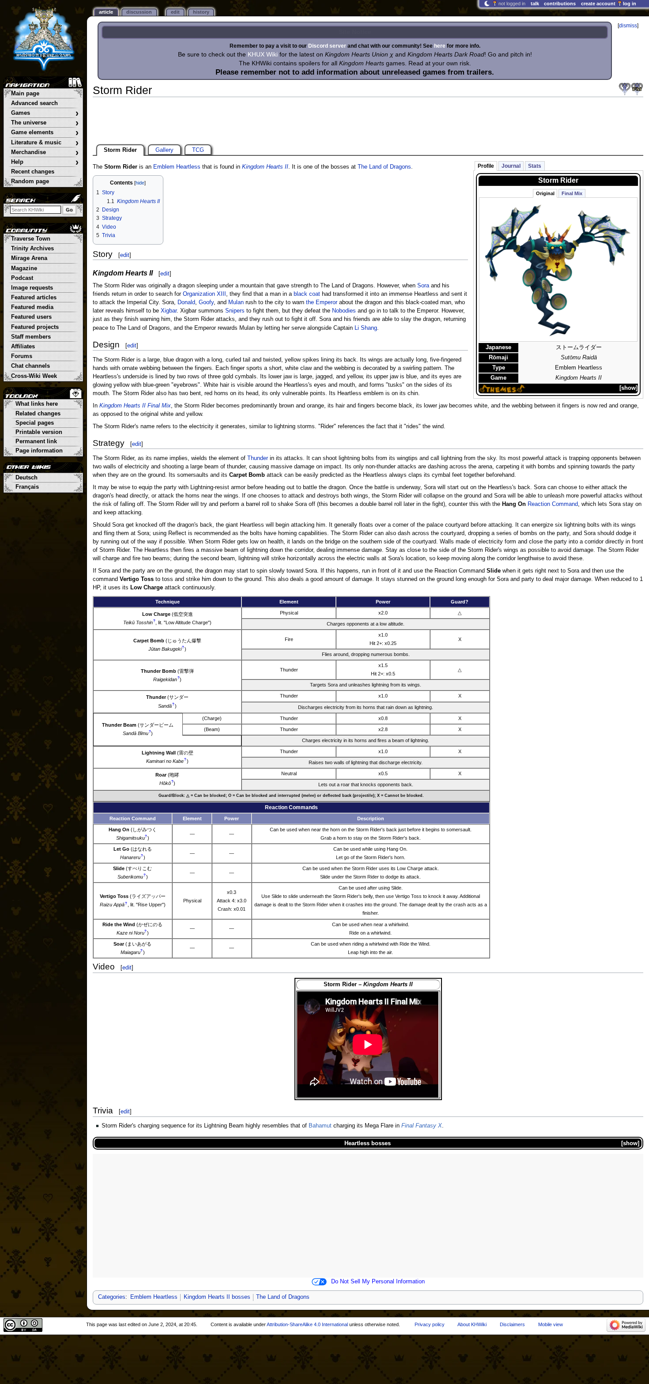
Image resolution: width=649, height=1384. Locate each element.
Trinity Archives (32, 248)
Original (545, 193)
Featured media (32, 307)
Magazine (24, 268)
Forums (21, 356)
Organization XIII (204, 294)
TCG (198, 150)
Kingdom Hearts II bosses (217, 1297)
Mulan (236, 302)
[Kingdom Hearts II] (625, 89)
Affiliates (23, 346)
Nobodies (344, 311)
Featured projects (35, 327)
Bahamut (320, 1126)
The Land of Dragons (384, 167)
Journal (511, 166)
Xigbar (169, 311)
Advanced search (34, 103)
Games (45, 113)
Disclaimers (512, 1324)
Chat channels (30, 366)
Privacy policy (430, 1324)
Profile (486, 166)
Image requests (32, 288)
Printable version (38, 432)
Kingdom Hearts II (265, 167)
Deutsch (26, 478)
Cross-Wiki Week (34, 376)
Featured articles (34, 297)
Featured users (31, 317)
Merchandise (45, 152)
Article (106, 12)
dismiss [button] (628, 26)
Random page (30, 181)
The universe (45, 123)
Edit (175, 12)
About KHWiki (472, 1324)
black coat (307, 294)
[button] (628, 388)
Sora (423, 286)
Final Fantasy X (421, 1126)
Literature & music (45, 143)
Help (45, 162)
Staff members (31, 337)
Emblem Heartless (176, 167)
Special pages (34, 423)
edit (124, 255)
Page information (39, 451)
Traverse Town (30, 239)
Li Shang (366, 328)
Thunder (257, 458)
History (201, 12)
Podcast (22, 278)
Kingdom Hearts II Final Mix (135, 406)
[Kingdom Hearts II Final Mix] (637, 89)
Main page (25, 94)
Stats (534, 166)
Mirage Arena (29, 258)
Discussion (139, 12)
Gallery (164, 150)
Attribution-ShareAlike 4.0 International (307, 1324)
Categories (111, 1297)
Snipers (235, 311)
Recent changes (32, 172)
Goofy (206, 302)
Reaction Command (553, 504)
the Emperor (321, 302)
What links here (36, 404)
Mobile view (550, 1324)
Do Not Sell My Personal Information (378, 1281)
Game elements (45, 132)
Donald (186, 302)
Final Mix (572, 193)
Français (27, 487)
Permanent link (36, 441)
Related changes (37, 414)
